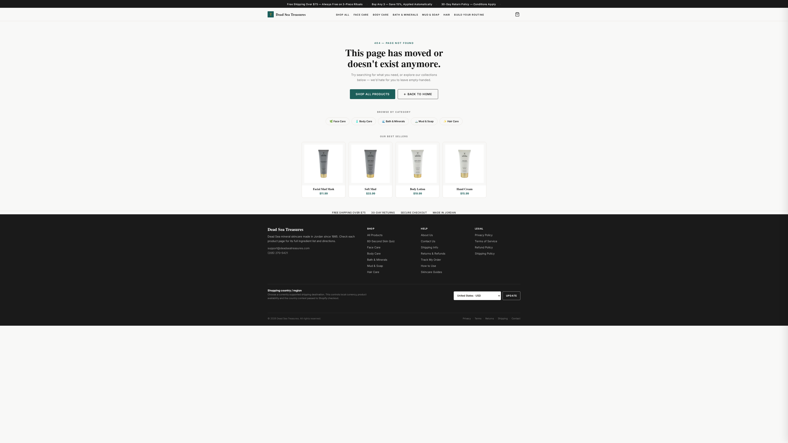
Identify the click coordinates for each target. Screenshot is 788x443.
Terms (478, 318)
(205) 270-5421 (278, 253)
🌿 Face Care (338, 121)
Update (511, 295)
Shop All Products (372, 94)
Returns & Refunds (433, 253)
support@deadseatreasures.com (289, 248)
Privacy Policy (483, 235)
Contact (516, 318)
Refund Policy (484, 247)
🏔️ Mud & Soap (424, 121)
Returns (489, 318)
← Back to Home (418, 94)
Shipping (503, 318)
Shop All (342, 14)
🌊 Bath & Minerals (393, 121)
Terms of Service (486, 241)
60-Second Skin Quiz (381, 241)
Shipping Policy (485, 253)
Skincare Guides (431, 272)
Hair (446, 14)
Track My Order (431, 259)
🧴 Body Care (363, 121)
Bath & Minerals (405, 14)
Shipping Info (429, 247)
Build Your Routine (469, 14)
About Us (427, 235)
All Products (375, 235)
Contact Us (428, 241)
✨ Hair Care (451, 121)
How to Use (428, 265)
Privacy (467, 318)
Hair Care (373, 272)
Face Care (361, 14)
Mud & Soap (430, 14)
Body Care (381, 14)
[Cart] (517, 14)
